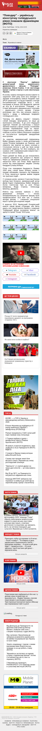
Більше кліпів (21, 584)
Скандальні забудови (20, 725)
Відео (8, 725)
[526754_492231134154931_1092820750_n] (21, 236)
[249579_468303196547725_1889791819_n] (21, 227)
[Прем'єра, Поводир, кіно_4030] (21, 218)
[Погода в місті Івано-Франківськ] (21, 613)
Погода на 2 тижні (21, 615)
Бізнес (5, 723)
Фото (5, 39)
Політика (33, 721)
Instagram (12, 279)
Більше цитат (21, 608)
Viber (30, 270)
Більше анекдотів (21, 554)
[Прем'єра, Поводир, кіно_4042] (9, 227)
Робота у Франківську (25, 723)
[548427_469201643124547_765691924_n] (33, 227)
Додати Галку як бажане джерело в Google (24, 33)
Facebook (31, 274)
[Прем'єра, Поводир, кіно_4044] (33, 218)
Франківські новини (14, 42)
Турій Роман (10, 27)
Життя (12, 723)
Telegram (12, 270)
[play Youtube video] (21, 253)
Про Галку (21, 727)
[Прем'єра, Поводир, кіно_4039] (9, 218)
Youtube (12, 274)
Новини (8, 721)
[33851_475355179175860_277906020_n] (9, 236)
